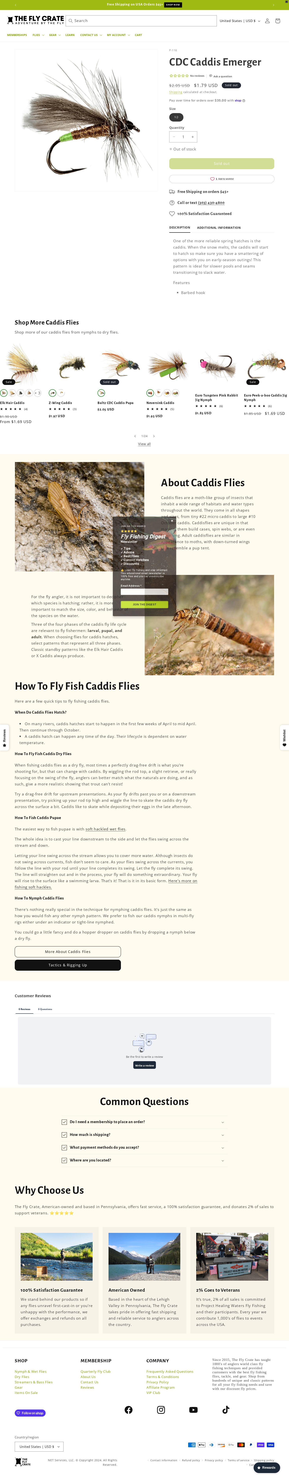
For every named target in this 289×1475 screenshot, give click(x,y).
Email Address (128, 582)
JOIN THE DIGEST (144, 605)
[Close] (178, 501)
